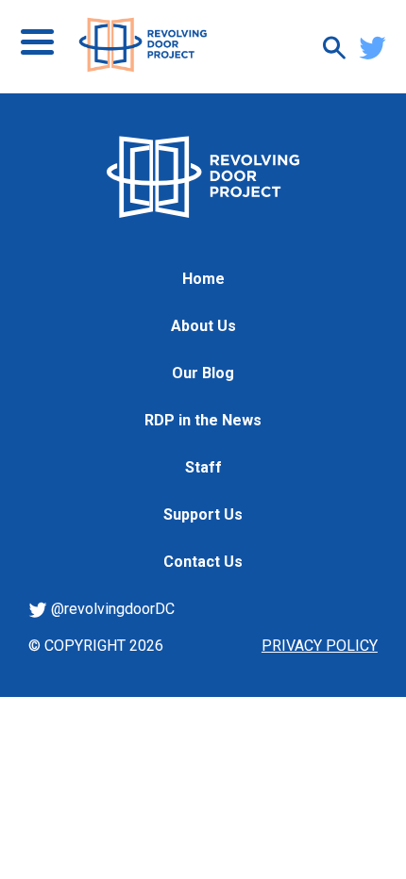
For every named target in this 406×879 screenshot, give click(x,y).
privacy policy (320, 646)
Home (203, 279)
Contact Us (203, 562)
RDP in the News (203, 420)
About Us (203, 326)
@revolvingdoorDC (111, 609)
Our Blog (203, 373)
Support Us (203, 514)
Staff (203, 467)
